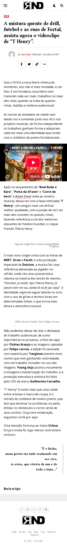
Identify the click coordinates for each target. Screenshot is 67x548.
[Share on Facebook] (21, 64)
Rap (36, 531)
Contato (51, 531)
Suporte (35, 534)
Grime (22, 531)
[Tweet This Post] (29, 64)
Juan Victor (26, 54)
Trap (42, 531)
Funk (14, 531)
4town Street (23, 196)
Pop (29, 531)
